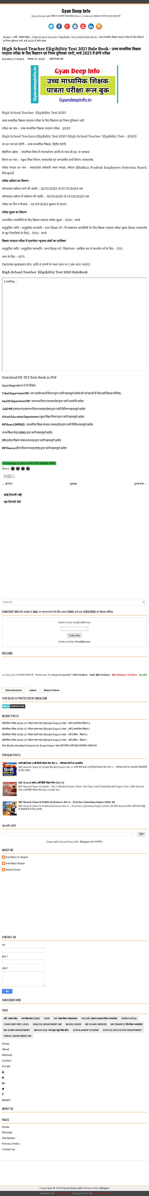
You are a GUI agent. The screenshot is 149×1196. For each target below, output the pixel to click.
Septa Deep (13, 869)
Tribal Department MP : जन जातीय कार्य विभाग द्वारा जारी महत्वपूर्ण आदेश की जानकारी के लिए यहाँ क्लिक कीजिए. (61, 393)
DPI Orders (69, 674)
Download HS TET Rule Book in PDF (29, 377)
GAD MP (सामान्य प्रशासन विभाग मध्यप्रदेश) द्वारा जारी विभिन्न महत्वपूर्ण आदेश (44, 409)
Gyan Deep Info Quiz (16, 1024)
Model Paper (73, 1024)
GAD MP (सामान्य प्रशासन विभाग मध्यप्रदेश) (99, 1018)
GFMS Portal (129, 1018)
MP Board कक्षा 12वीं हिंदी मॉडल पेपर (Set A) (41, 782)
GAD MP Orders (88, 674)
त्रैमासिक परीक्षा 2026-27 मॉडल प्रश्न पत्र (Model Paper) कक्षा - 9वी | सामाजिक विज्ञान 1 (46, 728)
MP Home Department (17, 1030)
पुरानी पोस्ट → (140, 483)
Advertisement (13, 690)
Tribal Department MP (17, 1036)
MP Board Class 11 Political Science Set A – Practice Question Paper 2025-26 (66, 802)
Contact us (8, 1149)
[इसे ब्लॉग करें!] (9, 476)
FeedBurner (83, 641)
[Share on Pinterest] (23, 469)
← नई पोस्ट (7, 483)
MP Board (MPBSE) (96, 1024)
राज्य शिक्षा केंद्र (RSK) (30, 1018)
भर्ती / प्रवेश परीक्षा (21, 37)
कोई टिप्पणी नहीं (56, 59)
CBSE (47, 1018)
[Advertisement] (74, 903)
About (5, 1049)
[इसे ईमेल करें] (6, 476)
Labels (32, 690)
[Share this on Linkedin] (28, 469)
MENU (6, 1100)
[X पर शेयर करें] (13, 476)
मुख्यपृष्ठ (73, 483)
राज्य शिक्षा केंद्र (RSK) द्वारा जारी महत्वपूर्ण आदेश (27, 433)
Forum (6, 1066)
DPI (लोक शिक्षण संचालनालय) (65, 1018)
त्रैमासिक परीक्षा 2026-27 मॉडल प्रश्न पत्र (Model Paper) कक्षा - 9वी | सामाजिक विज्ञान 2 (46, 723)
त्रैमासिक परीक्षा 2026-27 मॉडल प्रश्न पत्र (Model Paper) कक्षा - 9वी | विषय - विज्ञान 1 (44, 739)
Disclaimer (9, 1138)
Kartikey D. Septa (17, 857)
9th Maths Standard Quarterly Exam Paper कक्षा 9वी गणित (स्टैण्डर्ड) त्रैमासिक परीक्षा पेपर (49, 745)
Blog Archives (52, 690)
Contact (6, 1060)
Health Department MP (47, 1024)
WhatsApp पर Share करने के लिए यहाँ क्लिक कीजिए (29, 463)
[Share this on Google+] (18, 469)
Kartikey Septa (15, 863)
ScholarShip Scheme (86, 1030)
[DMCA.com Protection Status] (13, 707)
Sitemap (7, 1054)
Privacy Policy (11, 1143)
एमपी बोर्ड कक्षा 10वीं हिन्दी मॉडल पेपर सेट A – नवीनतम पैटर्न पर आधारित (50, 763)
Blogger (85, 841)
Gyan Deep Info (76, 10)
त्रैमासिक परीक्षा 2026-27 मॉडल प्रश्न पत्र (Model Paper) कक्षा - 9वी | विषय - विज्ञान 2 (44, 734)
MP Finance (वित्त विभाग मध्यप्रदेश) (127, 1024)
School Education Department (122, 1030)
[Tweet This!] (13, 469)
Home (7, 37)
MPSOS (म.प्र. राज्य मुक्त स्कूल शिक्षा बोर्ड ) (51, 1030)
